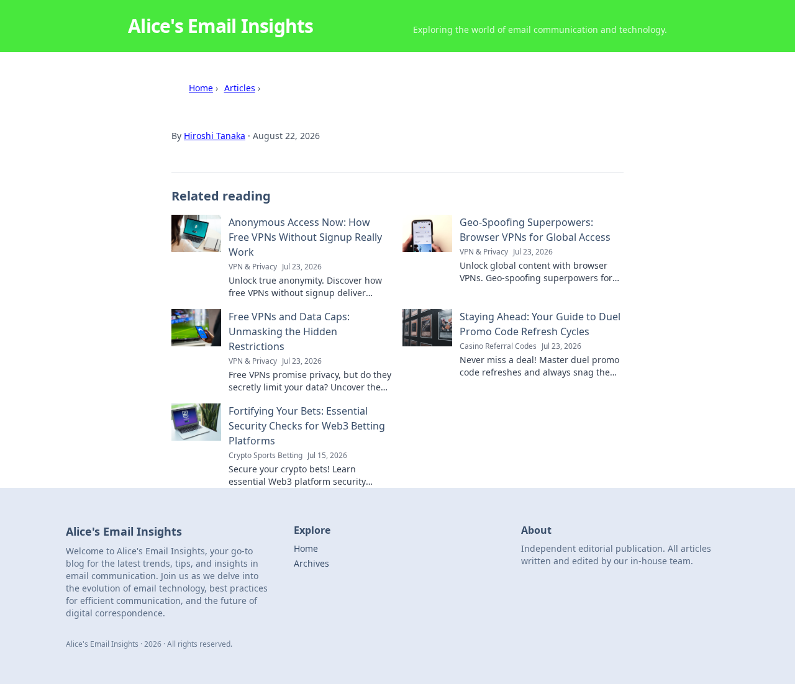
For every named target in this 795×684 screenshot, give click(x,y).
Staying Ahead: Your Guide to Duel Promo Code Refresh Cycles (540, 324)
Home (201, 88)
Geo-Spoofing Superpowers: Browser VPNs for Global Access (535, 229)
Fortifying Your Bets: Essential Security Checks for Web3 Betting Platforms (307, 426)
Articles (239, 88)
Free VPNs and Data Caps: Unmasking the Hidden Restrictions (289, 331)
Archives (311, 563)
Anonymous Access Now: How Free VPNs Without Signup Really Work (305, 237)
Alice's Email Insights (221, 25)
